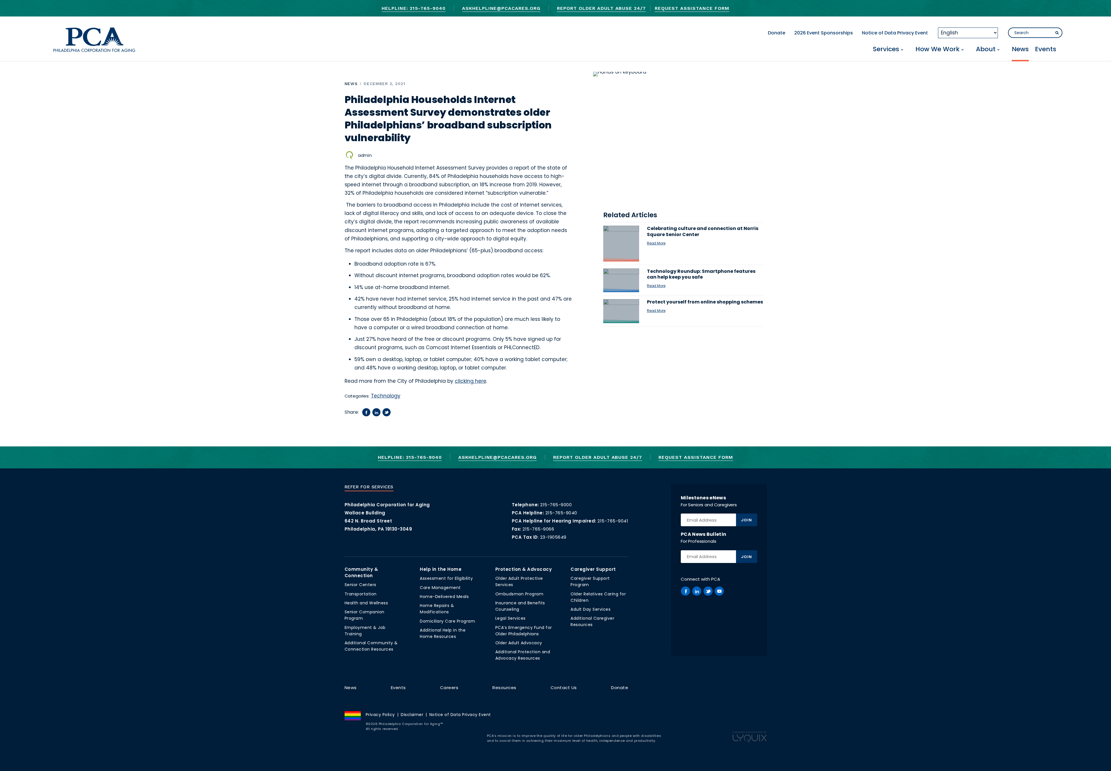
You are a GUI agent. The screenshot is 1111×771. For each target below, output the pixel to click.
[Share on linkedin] (376, 412)
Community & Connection (361, 572)
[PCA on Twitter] (708, 591)
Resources (504, 687)
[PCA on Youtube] (719, 591)
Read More (656, 243)
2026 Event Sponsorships (823, 33)
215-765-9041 (612, 521)
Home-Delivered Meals (444, 596)
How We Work (937, 50)
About (986, 50)
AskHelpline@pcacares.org (501, 8)
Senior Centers (360, 585)
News (1020, 50)
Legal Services (510, 618)
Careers (449, 687)
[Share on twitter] (386, 412)
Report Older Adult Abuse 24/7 (601, 8)
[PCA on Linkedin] (696, 591)
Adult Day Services (590, 609)
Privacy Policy (380, 714)
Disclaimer (412, 714)
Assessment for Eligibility (446, 578)
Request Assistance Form (692, 8)
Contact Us (564, 687)
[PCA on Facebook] (685, 591)
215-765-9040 (561, 513)
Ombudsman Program (519, 594)
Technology (385, 395)
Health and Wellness (366, 603)
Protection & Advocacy (523, 569)
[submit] (1057, 33)
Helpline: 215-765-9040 (413, 8)
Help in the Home (440, 569)
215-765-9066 (538, 529)
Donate (776, 33)
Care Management (440, 587)
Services (886, 50)
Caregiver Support (593, 569)
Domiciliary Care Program (447, 621)
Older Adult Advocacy (518, 643)
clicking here (470, 381)
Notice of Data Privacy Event (895, 33)
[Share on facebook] (366, 412)
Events (1045, 50)
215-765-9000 (556, 505)
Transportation (361, 594)
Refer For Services (369, 487)
